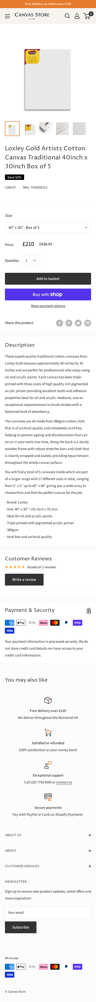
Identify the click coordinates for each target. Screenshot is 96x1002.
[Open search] (67, 16)
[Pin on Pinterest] (68, 322)
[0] (87, 16)
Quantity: (12, 260)
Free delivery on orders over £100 (48, 4)
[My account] (77, 16)
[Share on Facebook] (59, 322)
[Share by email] (87, 322)
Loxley (10, 187)
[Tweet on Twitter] (78, 322)
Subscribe (20, 927)
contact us (64, 782)
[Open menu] (7, 16)
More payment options (48, 305)
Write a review (24, 579)
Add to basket (48, 278)
